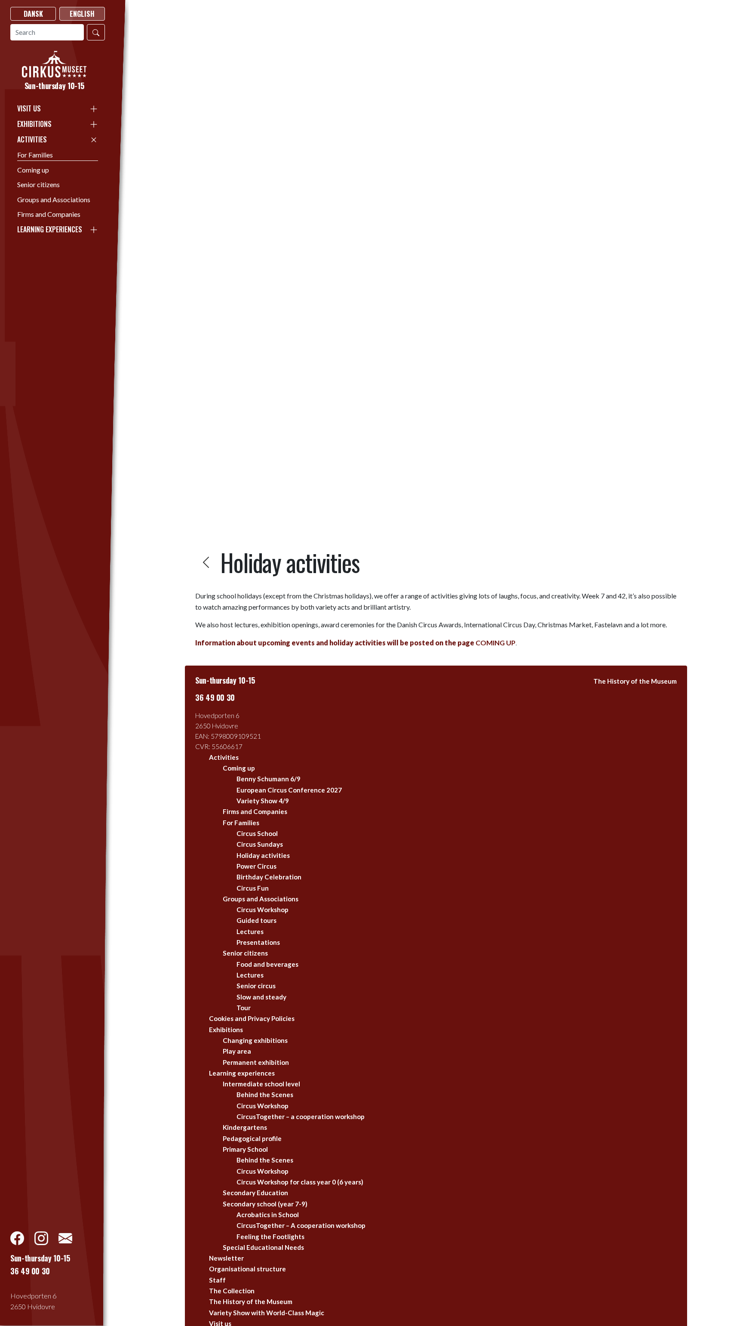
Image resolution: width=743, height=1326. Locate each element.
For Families (35, 155)
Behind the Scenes (264, 1094)
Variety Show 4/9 (262, 801)
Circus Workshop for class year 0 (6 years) (299, 1182)
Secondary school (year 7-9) (265, 1204)
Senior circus (256, 986)
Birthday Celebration (268, 877)
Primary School (245, 1149)
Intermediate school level (261, 1084)
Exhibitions (34, 124)
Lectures (250, 931)
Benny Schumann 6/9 (268, 779)
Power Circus (256, 866)
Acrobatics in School (267, 1214)
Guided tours (256, 920)
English (82, 14)
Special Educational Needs (263, 1247)
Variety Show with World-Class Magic (266, 1313)
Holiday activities (263, 855)
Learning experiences (49, 229)
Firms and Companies (48, 214)
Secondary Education (255, 1192)
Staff (217, 1280)
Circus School (257, 833)
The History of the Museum (250, 1301)
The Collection (232, 1291)
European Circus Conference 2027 (289, 790)
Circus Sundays (259, 844)
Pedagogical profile (252, 1138)
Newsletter (226, 1258)
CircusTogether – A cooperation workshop (300, 1225)
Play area (237, 1051)
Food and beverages (267, 964)
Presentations (258, 942)
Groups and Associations (53, 199)
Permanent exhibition (256, 1062)
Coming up (33, 170)
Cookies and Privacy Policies (252, 1018)
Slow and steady (261, 997)
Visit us (29, 108)
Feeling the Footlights (270, 1236)
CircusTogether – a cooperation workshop (300, 1116)
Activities (32, 139)
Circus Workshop (262, 909)
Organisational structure (247, 1269)
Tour (243, 1007)
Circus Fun (252, 888)
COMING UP (355, 642)
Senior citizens (38, 184)
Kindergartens (245, 1127)
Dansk (33, 14)
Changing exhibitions (255, 1040)
